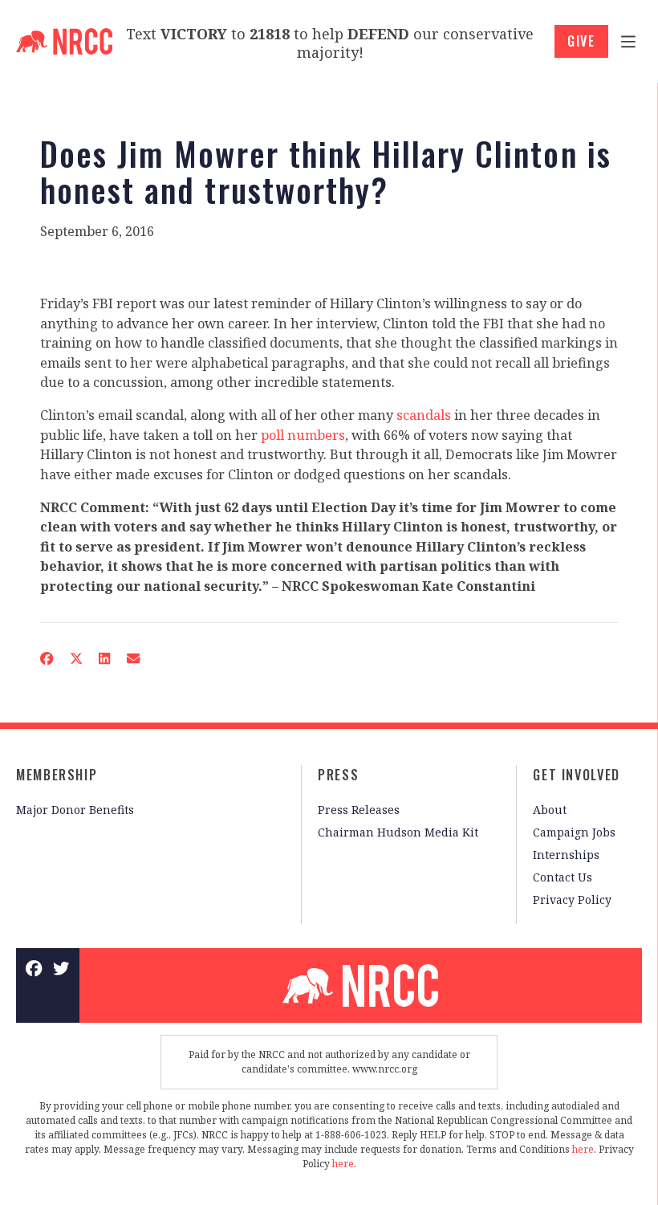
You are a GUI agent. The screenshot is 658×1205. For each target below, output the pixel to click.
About (550, 809)
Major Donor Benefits (75, 809)
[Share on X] (76, 658)
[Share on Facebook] (47, 658)
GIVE (581, 41)
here (583, 1149)
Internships (566, 854)
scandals (423, 415)
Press (338, 774)
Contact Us (562, 877)
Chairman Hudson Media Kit (398, 832)
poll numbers (303, 435)
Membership (56, 774)
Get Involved (576, 774)
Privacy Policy (572, 899)
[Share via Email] (133, 658)
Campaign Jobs (574, 832)
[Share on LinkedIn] (104, 658)
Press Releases (359, 809)
